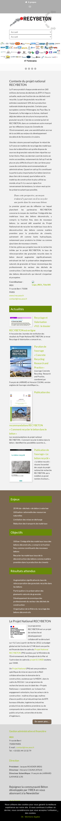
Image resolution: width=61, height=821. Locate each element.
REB (42, 659)
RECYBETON (30, 21)
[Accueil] (26, 2)
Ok (22, 817)
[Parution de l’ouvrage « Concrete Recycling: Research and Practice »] (20, 376)
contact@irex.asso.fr (18, 299)
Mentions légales (32, 817)
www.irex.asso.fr (16, 295)
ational (23, 668)
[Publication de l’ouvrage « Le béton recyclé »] (20, 480)
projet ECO (35, 659)
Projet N (16, 668)
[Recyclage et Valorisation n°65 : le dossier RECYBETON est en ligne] (20, 325)
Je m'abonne (14, 800)
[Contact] (30, 7)
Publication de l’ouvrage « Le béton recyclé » (42, 454)
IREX (11, 737)
